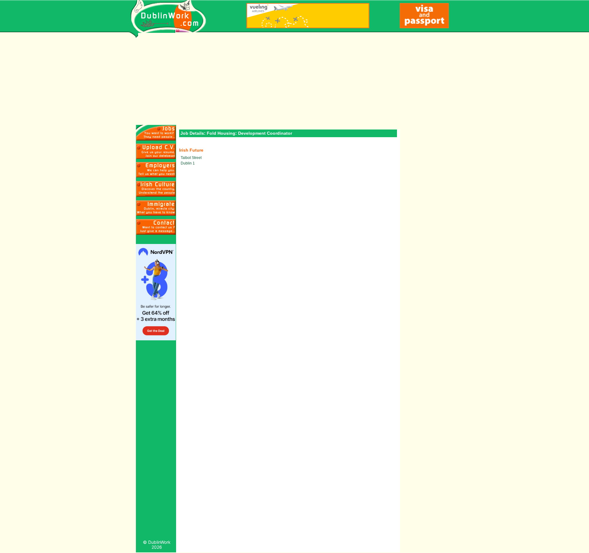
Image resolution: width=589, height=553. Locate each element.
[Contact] (156, 227)
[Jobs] (156, 133)
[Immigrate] (156, 188)
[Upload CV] (156, 151)
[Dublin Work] (171, 16)
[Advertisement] (325, 79)
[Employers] (156, 169)
